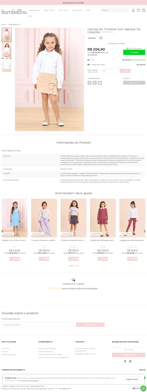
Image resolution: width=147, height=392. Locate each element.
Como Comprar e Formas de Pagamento (53, 357)
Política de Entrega (45, 351)
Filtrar (30, 16)
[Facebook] (126, 362)
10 (135, 247)
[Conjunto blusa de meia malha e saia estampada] (73, 218)
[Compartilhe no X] (95, 83)
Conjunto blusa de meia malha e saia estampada (82, 240)
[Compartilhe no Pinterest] (100, 83)
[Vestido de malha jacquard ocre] (103, 218)
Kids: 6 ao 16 (77, 10)
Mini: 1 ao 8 (63, 10)
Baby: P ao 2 (49, 10)
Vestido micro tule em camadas (16, 240)
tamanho (92, 38)
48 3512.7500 (81, 351)
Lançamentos (34, 10)
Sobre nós (5, 348)
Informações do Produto (73, 142)
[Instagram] (131, 362)
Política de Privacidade (29, 380)
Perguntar (90, 325)
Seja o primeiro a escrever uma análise (80, 288)
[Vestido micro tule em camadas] (15, 218)
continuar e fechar (132, 379)
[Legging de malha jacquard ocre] (132, 218)
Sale (88, 10)
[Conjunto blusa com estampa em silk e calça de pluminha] (44, 218)
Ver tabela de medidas (116, 43)
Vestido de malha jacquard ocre (104, 240)
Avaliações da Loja (9, 354)
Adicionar (135, 83)
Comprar (134, 52)
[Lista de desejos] (139, 10)
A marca (5, 351)
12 (101, 38)
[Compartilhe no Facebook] (90, 83)
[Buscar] (126, 10)
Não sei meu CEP (93, 72)
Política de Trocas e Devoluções (50, 354)
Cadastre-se (128, 355)
